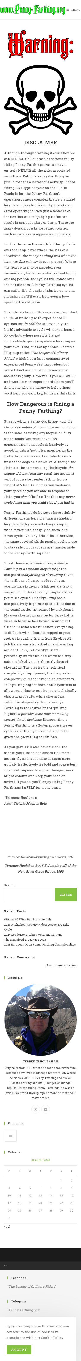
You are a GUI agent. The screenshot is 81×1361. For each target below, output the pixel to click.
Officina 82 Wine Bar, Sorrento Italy (28, 919)
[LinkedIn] (45, 1109)
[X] (35, 1109)
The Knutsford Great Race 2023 (25, 939)
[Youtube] (11, 1136)
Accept (19, 1349)
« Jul (7, 1226)
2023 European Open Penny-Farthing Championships (40, 944)
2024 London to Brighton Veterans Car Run (33, 935)
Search (9, 885)
